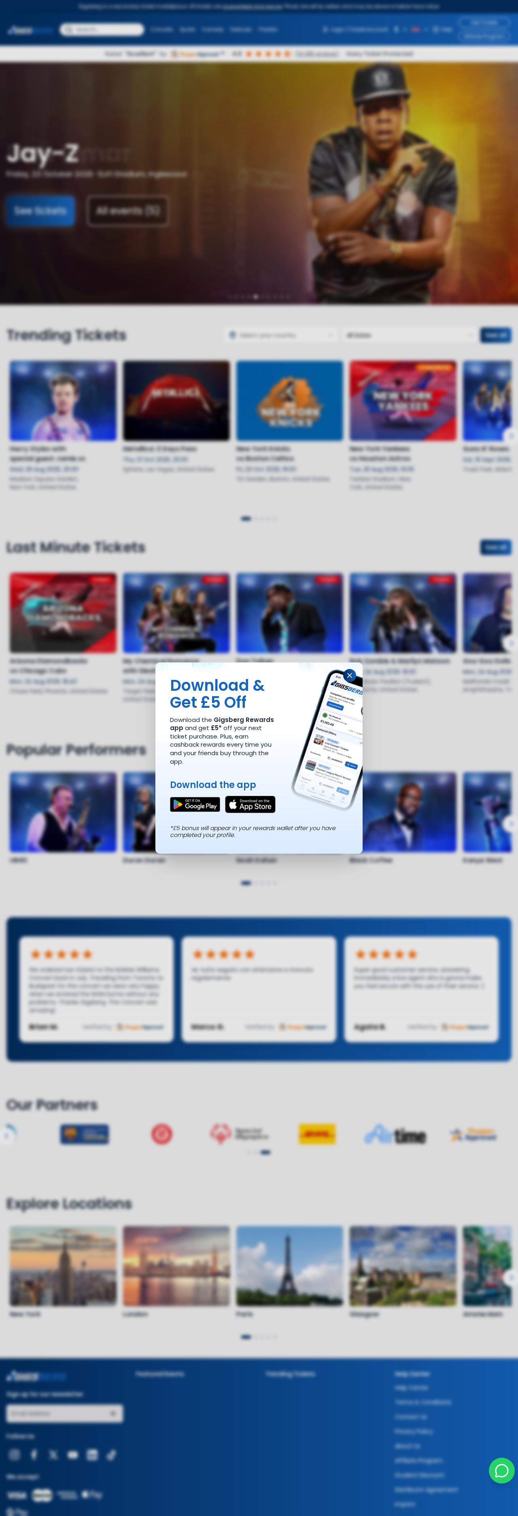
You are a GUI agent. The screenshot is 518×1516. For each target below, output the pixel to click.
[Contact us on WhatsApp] (502, 1471)
